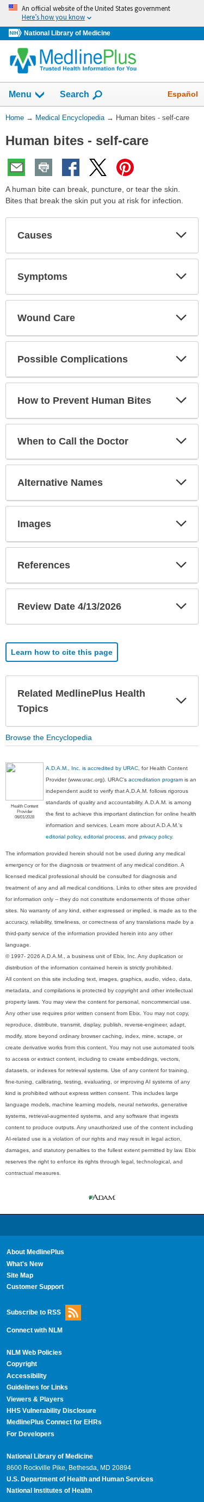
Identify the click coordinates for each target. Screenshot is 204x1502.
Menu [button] (20, 94)
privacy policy (155, 837)
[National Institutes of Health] (16, 33)
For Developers (30, 1434)
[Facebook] (71, 167)
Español (183, 94)
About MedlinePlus (35, 1252)
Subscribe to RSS (34, 1312)
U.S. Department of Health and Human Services (80, 1479)
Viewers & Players (35, 1399)
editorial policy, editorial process (85, 837)
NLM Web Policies (34, 1352)
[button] (181, 235)
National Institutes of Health (49, 1490)
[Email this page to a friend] (16, 167)
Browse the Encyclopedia (48, 737)
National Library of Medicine (67, 33)
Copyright (22, 1364)
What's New (25, 1264)
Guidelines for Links (37, 1387)
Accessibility (27, 1376)
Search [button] (74, 94)
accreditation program (155, 780)
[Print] (43, 167)
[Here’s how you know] (102, 13)
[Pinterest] (125, 167)
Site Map (20, 1275)
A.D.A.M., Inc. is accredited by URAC (92, 768)
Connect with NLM (35, 1330)
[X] (98, 167)
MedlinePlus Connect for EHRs (54, 1422)
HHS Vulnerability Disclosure (51, 1411)
